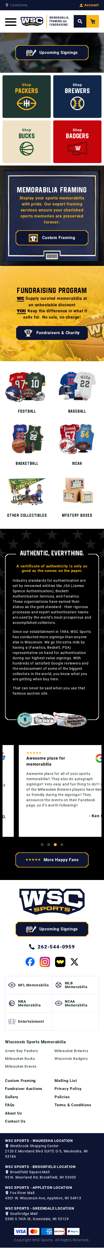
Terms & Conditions (73, 1105)
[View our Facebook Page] (30, 961)
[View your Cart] (92, 21)
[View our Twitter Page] (74, 962)
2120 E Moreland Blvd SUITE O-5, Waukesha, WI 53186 (46, 1153)
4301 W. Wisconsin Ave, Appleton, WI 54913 (43, 1198)
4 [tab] (61, 844)
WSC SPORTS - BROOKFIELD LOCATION (40, 1167)
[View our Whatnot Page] (60, 962)
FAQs (10, 1105)
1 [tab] (42, 844)
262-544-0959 (56, 947)
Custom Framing (20, 1080)
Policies (62, 1097)
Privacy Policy (68, 1088)
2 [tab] (48, 844)
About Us (13, 1113)
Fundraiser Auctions (23, 1088)
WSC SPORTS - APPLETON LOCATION (38, 1188)
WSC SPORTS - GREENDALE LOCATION (39, 1208)
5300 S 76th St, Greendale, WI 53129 (37, 1219)
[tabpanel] (52, 791)
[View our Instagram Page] (45, 962)
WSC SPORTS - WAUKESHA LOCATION (39, 1141)
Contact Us (15, 1121)
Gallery (11, 1097)
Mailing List (66, 1080)
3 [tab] (55, 844)
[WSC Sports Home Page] (45, 21)
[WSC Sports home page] (52, 903)
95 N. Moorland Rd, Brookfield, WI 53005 (40, 1177)
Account (91, 5)
